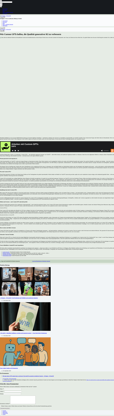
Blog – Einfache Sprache (8, 24)
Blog (4, 23)
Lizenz (4, 414)
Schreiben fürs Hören (7, 254)
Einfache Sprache (6, 253)
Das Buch (5, 22)
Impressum (5, 411)
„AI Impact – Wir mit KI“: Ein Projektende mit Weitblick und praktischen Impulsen (19, 298)
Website (1, 393)
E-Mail (2, 391)
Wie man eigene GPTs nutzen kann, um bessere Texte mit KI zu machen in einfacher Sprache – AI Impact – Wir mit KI (28, 376)
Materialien (5, 25)
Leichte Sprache (6, 252)
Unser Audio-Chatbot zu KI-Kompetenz (9, 368)
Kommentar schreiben (5, 403)
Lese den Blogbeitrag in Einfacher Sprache (41, 261)
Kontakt (4, 410)
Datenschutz (5, 413)
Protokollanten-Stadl (7, 255)
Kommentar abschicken (5, 408)
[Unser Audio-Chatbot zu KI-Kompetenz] (25, 365)
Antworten (14, 378)
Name (2, 389)
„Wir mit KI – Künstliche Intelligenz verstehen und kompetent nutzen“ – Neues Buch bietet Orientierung (23, 333)
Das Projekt (5, 20)
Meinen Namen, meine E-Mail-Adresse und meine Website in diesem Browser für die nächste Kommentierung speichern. (26, 406)
